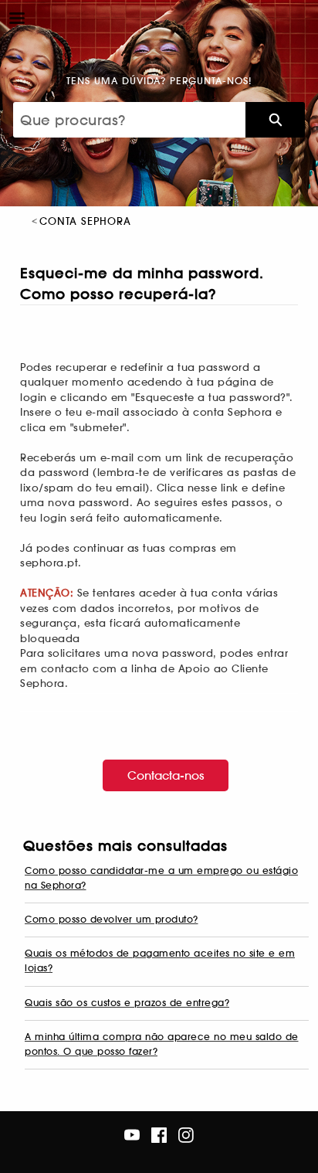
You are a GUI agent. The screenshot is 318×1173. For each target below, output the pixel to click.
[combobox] (129, 120)
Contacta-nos (165, 775)
